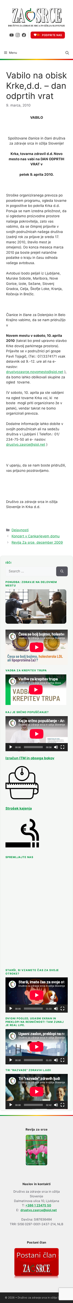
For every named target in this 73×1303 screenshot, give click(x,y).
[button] (67, 53)
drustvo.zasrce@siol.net (25, 444)
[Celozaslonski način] (62, 747)
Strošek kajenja (18, 808)
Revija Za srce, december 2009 (37, 542)
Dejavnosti (20, 530)
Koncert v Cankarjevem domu (36, 536)
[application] (36, 733)
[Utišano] (56, 747)
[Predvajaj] (11, 747)
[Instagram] (18, 35)
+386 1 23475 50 (38, 1205)
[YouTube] (12, 35)
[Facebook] (24, 35)
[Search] (62, 571)
